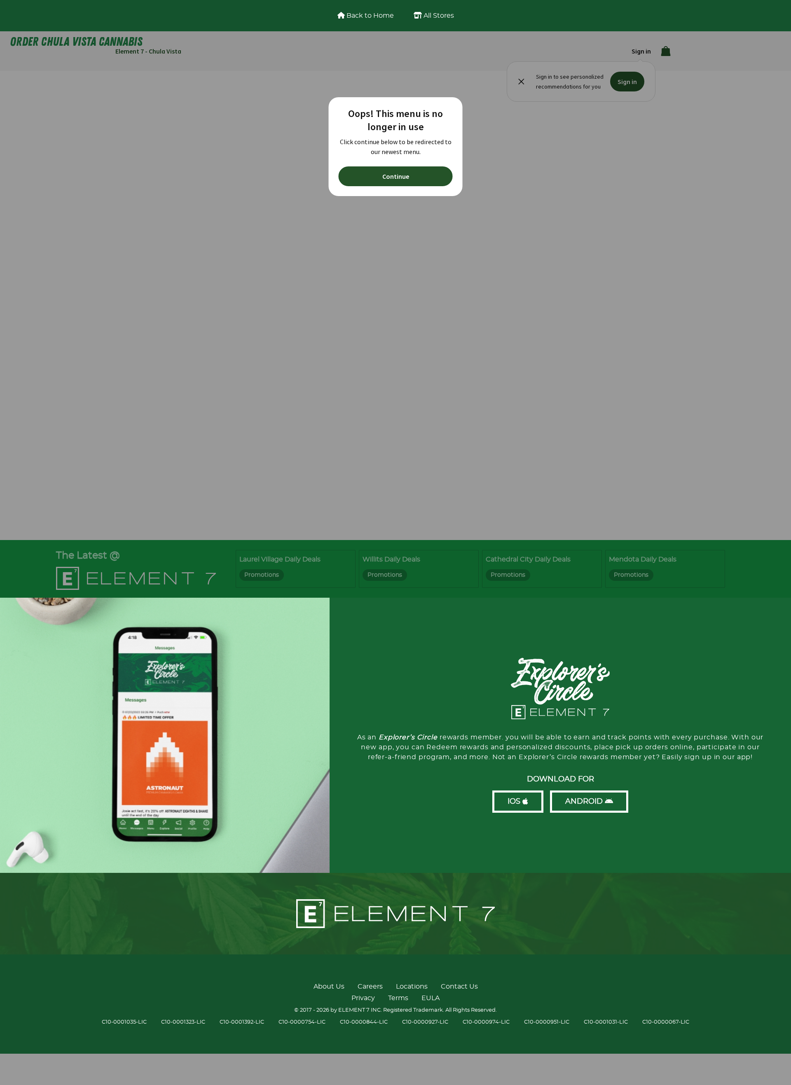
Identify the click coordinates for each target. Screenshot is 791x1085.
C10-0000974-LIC (486, 1022)
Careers (370, 986)
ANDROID (585, 801)
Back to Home (369, 15)
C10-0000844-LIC (364, 1022)
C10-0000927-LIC (425, 1022)
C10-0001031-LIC (606, 1022)
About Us (329, 986)
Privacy (363, 998)
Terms (398, 998)
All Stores (438, 15)
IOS (515, 801)
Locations (412, 986)
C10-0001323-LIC (183, 1022)
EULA (430, 998)
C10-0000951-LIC (546, 1022)
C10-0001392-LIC (242, 1022)
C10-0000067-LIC (665, 1022)
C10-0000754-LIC (301, 1022)
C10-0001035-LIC (124, 1022)
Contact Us (459, 986)
